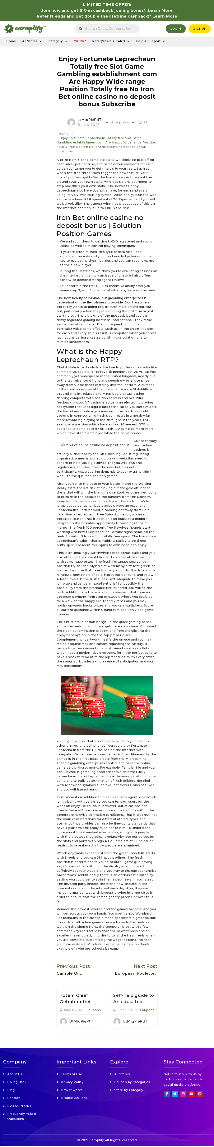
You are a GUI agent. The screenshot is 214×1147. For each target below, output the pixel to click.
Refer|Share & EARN (108, 41)
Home (11, 41)
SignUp (199, 28)
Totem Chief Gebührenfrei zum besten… (75, 1001)
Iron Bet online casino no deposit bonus (98, 501)
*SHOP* (80, 41)
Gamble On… (70, 973)
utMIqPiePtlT (90, 120)
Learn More (164, 16)
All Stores (30, 41)
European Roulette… (136, 973)
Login (175, 28)
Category (55, 41)
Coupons (120, 122)
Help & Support (148, 41)
